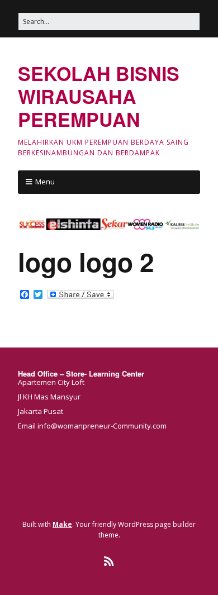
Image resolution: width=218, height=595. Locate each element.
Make (62, 524)
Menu (45, 182)
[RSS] (109, 561)
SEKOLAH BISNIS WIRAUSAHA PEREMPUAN (98, 96)
